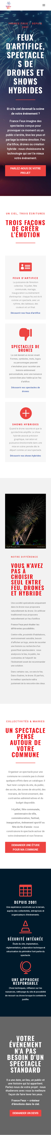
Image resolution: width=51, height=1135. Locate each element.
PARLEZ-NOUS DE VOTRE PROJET (25, 171)
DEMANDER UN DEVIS (25, 1113)
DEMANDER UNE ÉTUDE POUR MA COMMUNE (26, 847)
